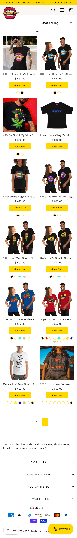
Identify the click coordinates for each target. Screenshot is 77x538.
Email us (38, 462)
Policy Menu (39, 486)
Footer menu (38, 474)
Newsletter (38, 498)
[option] (38, 2)
